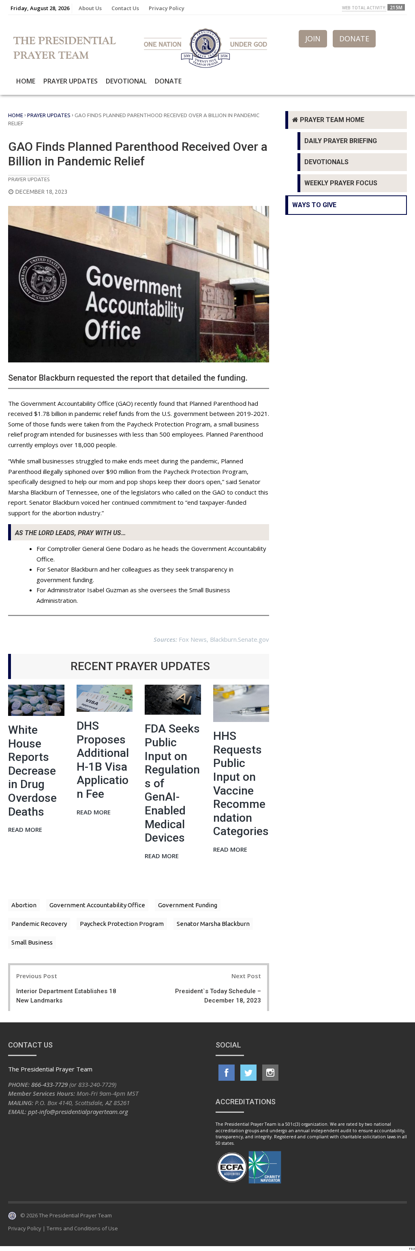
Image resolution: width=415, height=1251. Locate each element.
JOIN (313, 38)
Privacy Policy (166, 8)
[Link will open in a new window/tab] (226, 1073)
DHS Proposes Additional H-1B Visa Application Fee (103, 760)
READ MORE (25, 830)
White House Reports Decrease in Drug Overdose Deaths (32, 770)
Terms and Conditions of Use (82, 1228)
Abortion (23, 905)
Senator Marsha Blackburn (213, 923)
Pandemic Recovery (39, 923)
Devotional (126, 81)
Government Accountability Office (97, 905)
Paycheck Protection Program (122, 923)
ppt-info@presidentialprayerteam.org (78, 1111)
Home (25, 81)
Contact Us (125, 8)
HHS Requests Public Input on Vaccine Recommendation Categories (241, 783)
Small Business (32, 942)
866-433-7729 (49, 1084)
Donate (168, 81)
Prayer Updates (70, 81)
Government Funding (187, 905)
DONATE (354, 38)
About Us (90, 8)
